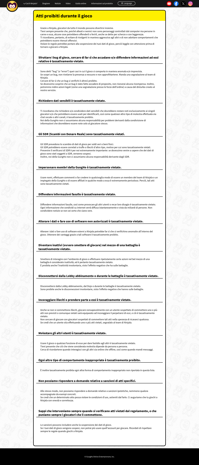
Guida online (80, 3)
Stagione (46, 3)
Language (127, 3)
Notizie (58, 3)
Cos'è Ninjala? (31, 3)
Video (68, 3)
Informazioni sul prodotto (102, 3)
